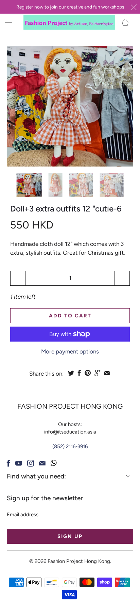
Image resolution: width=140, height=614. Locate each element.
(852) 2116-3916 (70, 446)
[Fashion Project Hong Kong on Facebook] (8, 463)
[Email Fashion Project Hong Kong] (42, 463)
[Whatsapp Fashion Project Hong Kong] (54, 463)
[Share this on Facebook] (79, 373)
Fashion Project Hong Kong (79, 561)
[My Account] (6, 22)
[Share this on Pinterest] (88, 373)
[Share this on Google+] (97, 373)
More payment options (70, 351)
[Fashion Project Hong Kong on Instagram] (30, 463)
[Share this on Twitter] (71, 373)
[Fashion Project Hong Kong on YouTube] (18, 463)
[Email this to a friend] (107, 373)
